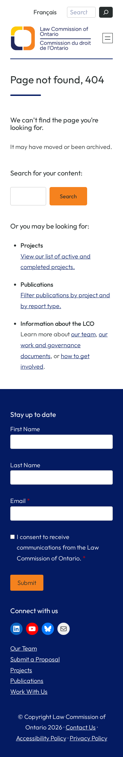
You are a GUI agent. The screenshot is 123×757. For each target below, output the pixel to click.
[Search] (106, 12)
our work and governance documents (64, 344)
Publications (26, 681)
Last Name (25, 465)
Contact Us (81, 727)
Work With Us (28, 691)
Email (20, 501)
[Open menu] (107, 38)
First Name (25, 429)
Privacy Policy (88, 738)
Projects (21, 670)
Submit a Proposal (35, 659)
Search (68, 196)
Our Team (23, 648)
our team (83, 334)
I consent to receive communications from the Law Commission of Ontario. (58, 547)
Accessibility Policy (41, 738)
